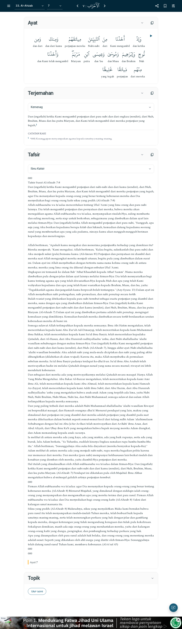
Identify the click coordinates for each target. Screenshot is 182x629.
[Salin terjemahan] (152, 93)
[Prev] (77, 6)
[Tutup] (178, 620)
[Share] (157, 6)
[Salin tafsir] (152, 154)
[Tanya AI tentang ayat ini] (173, 607)
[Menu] (8, 6)
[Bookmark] (165, 6)
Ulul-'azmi (37, 591)
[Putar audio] (150, 35)
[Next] (104, 6)
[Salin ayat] (152, 23)
